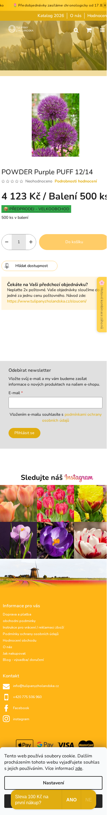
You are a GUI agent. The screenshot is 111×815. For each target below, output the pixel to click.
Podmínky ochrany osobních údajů (31, 634)
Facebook (21, 708)
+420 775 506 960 (27, 697)
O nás (75, 15)
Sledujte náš (43, 478)
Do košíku (74, 242)
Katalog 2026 (51, 15)
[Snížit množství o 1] (7, 242)
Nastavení (53, 783)
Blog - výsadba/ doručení (23, 660)
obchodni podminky (19, 621)
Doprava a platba (17, 614)
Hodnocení (97, 15)
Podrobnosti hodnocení (76, 181)
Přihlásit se (24, 433)
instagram (21, 719)
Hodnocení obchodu (19, 640)
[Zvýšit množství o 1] (31, 242)
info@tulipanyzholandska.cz (36, 686)
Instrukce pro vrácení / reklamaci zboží (33, 627)
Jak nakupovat (14, 653)
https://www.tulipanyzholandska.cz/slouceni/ (47, 301)
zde (78, 768)
